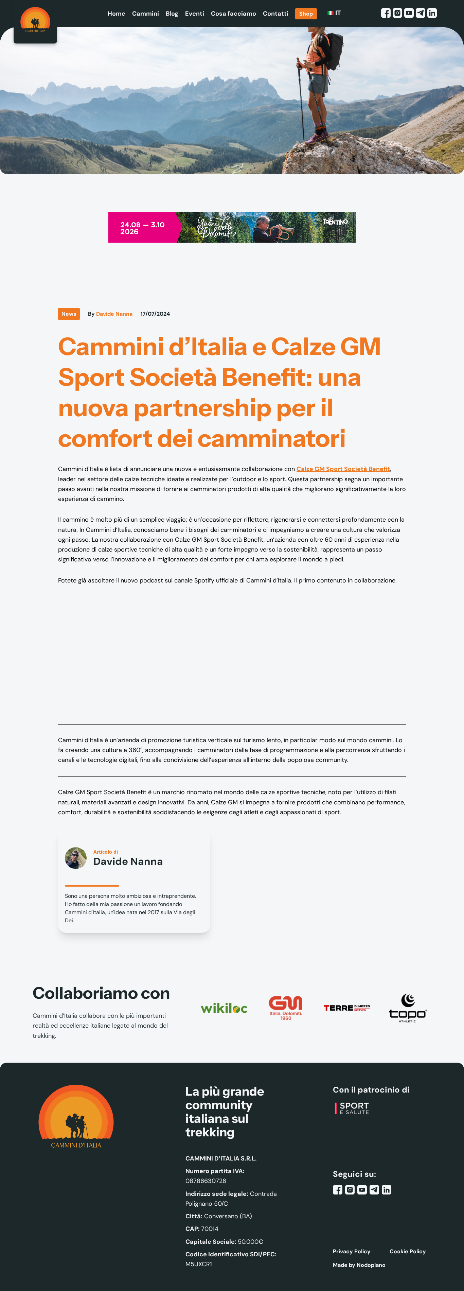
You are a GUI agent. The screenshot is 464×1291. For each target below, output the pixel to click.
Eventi (194, 14)
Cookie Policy (408, 1251)
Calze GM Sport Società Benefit (343, 469)
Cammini (145, 14)
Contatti (275, 14)
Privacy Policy (352, 1251)
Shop (306, 13)
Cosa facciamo (233, 14)
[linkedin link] (432, 13)
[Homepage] (35, 21)
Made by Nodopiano (359, 1265)
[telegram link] (420, 13)
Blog (172, 14)
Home (116, 14)
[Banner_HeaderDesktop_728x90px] (232, 227)
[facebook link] (386, 13)
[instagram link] (397, 13)
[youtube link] (409, 13)
